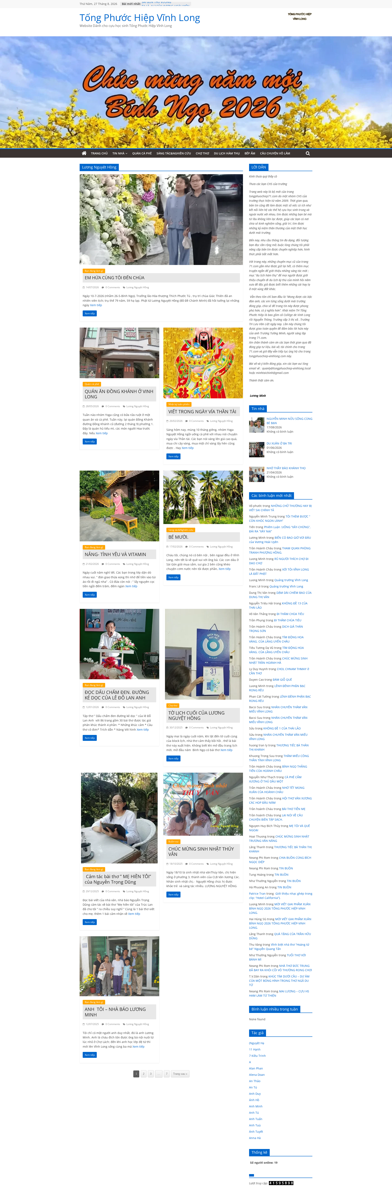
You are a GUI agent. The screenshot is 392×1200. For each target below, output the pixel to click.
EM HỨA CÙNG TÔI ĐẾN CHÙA (114, 277)
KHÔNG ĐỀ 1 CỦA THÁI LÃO (282, 728)
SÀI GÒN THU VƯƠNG (156, 4)
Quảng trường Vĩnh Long (291, 580)
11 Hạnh (255, 1049)
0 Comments (112, 287)
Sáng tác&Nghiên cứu (174, 153)
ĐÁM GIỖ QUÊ (282, 679)
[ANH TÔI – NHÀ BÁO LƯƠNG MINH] (119, 938)
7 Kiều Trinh (257, 1056)
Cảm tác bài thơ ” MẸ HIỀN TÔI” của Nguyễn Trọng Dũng (118, 879)
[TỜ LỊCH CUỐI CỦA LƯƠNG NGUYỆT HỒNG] (203, 611)
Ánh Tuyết (256, 1132)
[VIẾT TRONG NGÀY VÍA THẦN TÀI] (203, 330)
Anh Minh (256, 1106)
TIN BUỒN (286, 868)
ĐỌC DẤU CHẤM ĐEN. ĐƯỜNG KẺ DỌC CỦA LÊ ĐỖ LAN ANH (117, 694)
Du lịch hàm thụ (227, 153)
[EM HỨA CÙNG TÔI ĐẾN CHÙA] (161, 176)
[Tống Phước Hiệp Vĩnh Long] (84, 153)
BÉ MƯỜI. (178, 537)
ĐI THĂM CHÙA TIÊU (290, 614)
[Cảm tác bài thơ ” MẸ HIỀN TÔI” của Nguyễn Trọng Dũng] (119, 775)
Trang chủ (99, 153)
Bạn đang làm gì (94, 271)
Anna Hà (255, 1138)
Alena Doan (257, 1075)
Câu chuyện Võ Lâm (275, 153)
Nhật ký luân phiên (178, 404)
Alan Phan (256, 1068)
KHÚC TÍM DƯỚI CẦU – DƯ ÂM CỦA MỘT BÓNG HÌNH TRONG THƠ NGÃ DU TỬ (279, 980)
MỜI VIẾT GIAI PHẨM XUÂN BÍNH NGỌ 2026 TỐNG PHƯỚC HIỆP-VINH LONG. (280, 908)
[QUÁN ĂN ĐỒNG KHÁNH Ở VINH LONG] (119, 330)
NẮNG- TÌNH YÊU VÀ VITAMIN (115, 554)
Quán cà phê (142, 153)
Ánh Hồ (254, 1100)
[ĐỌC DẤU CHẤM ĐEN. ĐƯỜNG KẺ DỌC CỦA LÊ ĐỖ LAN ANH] (119, 611)
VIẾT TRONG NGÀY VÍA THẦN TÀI (202, 411)
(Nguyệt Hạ (256, 1043)
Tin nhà (118, 153)
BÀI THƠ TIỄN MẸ (293, 809)
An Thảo (254, 1081)
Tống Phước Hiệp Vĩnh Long (140, 17)
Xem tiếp (96, 305)
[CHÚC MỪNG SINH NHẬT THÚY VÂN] (203, 775)
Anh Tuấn (255, 1119)
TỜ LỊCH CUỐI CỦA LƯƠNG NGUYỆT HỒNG (196, 715)
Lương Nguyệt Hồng (137, 287)
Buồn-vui (173, 841)
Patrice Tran (257, 893)
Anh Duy (255, 1094)
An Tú (253, 1087)
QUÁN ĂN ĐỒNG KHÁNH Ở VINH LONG (119, 394)
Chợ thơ (202, 153)
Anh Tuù (255, 1125)
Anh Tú (254, 1113)
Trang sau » (180, 1073)
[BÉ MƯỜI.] (203, 473)
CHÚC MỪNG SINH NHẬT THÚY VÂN (201, 851)
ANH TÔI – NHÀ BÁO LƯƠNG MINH (115, 1011)
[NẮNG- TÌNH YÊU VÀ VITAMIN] (119, 473)
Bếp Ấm (250, 153)
